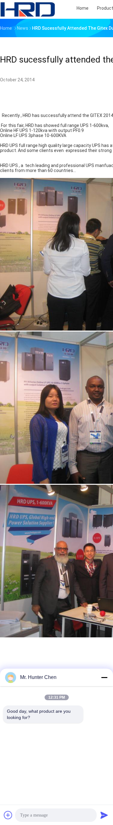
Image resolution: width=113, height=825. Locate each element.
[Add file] (8, 815)
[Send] (104, 815)
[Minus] (104, 677)
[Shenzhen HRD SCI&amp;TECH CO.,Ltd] (27, 9)
